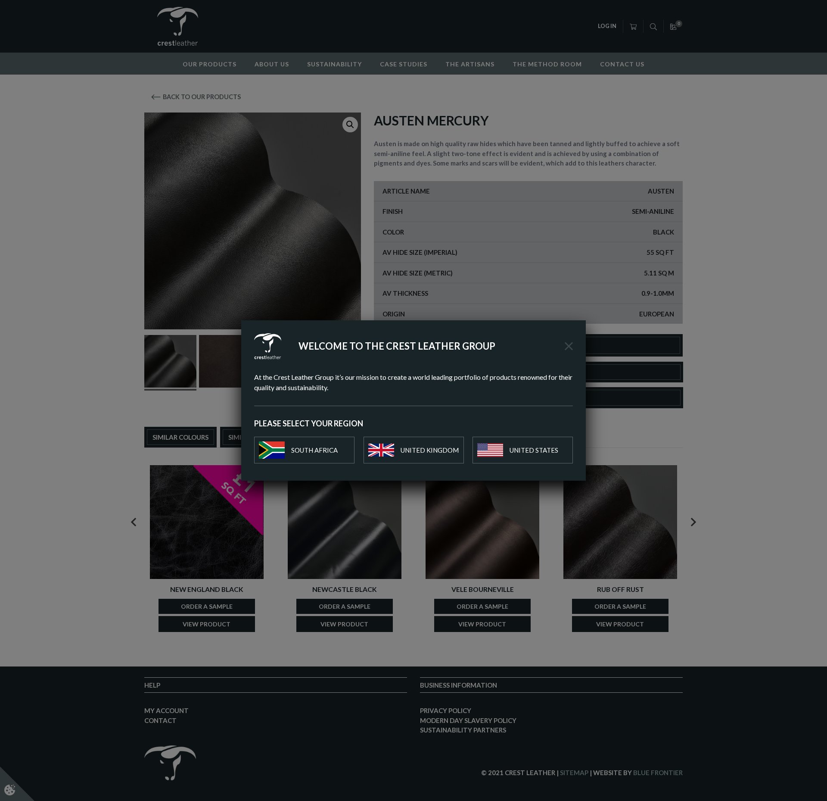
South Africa (314, 450)
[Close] (569, 346)
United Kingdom (430, 450)
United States (534, 450)
